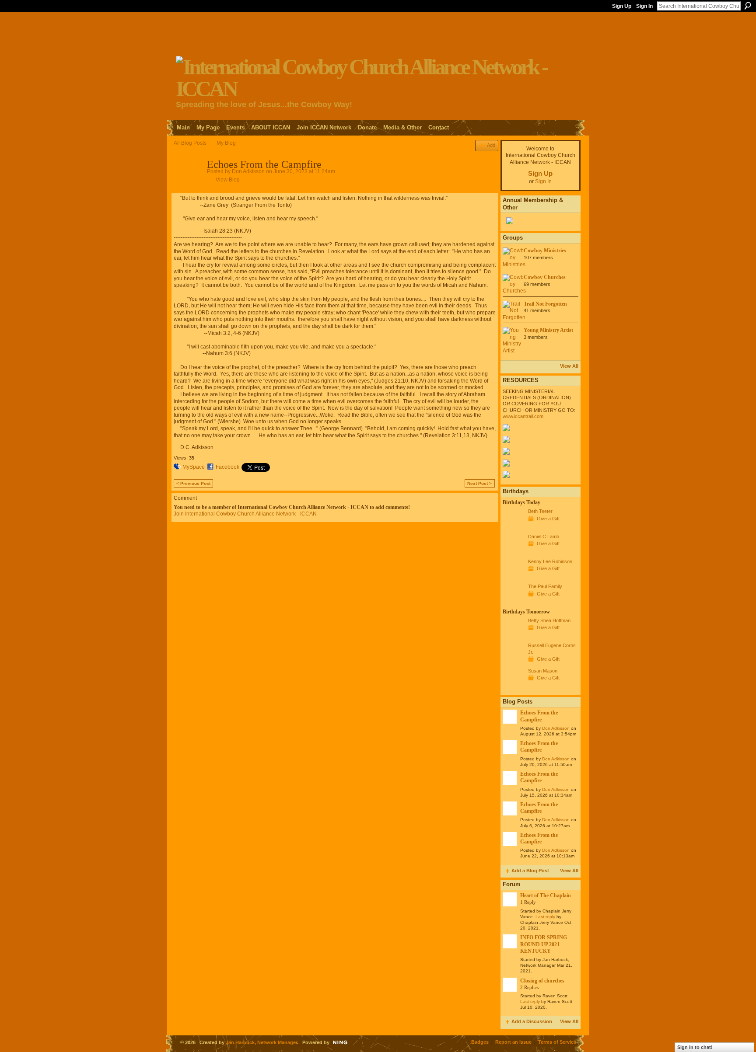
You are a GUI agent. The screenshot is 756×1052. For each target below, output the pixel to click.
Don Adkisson (248, 171)
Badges (480, 1042)
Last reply (545, 916)
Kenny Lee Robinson (550, 561)
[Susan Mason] (513, 687)
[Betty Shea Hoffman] (513, 637)
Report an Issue (513, 1042)
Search (747, 6)
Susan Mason (542, 670)
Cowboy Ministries (545, 250)
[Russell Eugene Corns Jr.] (513, 661)
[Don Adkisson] (188, 183)
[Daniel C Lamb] (513, 553)
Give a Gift (548, 518)
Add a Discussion (531, 1021)
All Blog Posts (190, 143)
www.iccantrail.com (523, 416)
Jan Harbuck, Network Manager (261, 1042)
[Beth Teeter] (513, 527)
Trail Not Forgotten (545, 304)
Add (491, 145)
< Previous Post (193, 483)
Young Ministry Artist (548, 330)
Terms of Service (557, 1042)
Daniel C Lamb (543, 536)
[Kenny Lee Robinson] (513, 578)
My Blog (226, 143)
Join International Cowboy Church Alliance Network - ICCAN (245, 514)
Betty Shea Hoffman (549, 620)
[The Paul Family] (513, 602)
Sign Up (621, 6)
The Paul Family (545, 586)
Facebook (227, 467)
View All (569, 366)
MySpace (193, 467)
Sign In (644, 6)
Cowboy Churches (545, 277)
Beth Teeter (540, 511)
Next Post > (479, 483)
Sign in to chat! (695, 1047)
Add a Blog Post (530, 870)
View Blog (228, 180)
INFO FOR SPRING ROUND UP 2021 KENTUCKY (543, 944)
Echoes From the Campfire (539, 716)
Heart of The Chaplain (545, 895)
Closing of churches (542, 981)
